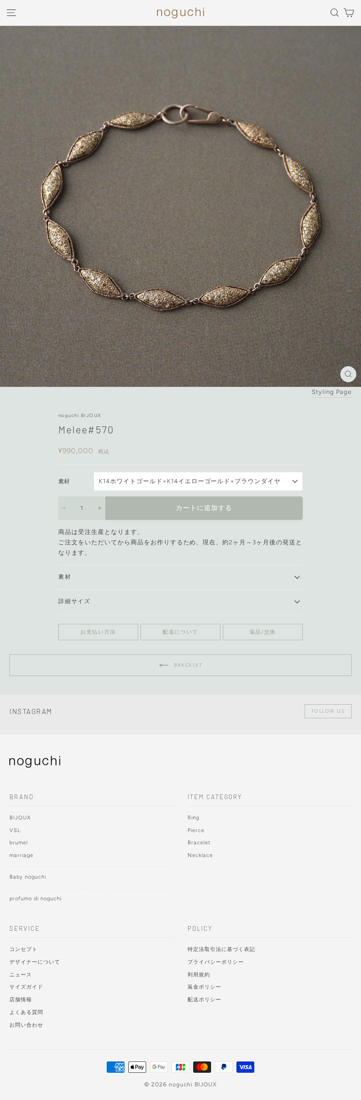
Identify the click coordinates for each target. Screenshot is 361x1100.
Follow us (328, 711)
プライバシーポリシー (216, 962)
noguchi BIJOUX (79, 415)
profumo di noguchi (35, 899)
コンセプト (23, 949)
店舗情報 (20, 1000)
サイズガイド (26, 987)
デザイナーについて (34, 962)
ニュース (20, 975)
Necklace (200, 855)
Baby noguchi (27, 877)
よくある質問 (26, 1012)
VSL (15, 830)
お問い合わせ (26, 1025)
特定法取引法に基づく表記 (221, 949)
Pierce (196, 830)
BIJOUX (20, 818)
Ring (193, 818)
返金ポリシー (204, 987)
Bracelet (187, 665)
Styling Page (332, 391)
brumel (18, 843)
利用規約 (199, 975)
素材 (64, 481)
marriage (21, 855)
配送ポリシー (204, 1000)
